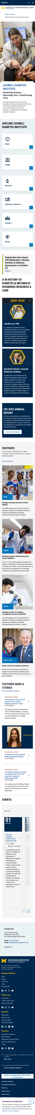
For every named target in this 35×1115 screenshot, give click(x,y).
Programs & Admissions (8, 1034)
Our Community (5, 1036)
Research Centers (6, 1020)
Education (5, 1031)
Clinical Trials (5, 1015)
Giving (3, 984)
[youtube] (12, 991)
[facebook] (2, 991)
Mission (3, 979)
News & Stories (5, 986)
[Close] (31, 1101)
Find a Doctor (5, 998)
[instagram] (6, 991)
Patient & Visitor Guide (7, 1000)
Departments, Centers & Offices (10, 1039)
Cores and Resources (7, 1022)
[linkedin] (9, 1027)
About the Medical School (8, 1042)
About (3, 976)
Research (4, 1012)
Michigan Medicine (8, 973)
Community (4, 981)
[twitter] (9, 991)
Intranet (3, 1044)
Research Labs (5, 1017)
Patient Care (6, 995)
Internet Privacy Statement (10, 1111)
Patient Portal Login (7, 1003)
